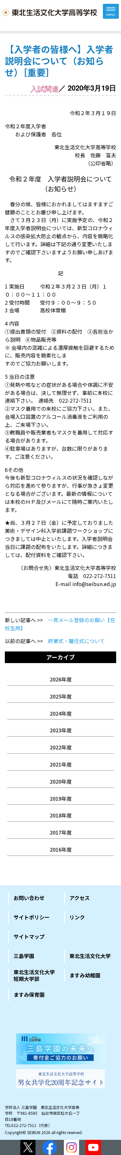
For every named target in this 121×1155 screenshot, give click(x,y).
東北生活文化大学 (90, 956)
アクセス (79, 898)
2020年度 (61, 781)
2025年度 (61, 696)
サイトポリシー (32, 917)
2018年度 (61, 815)
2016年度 (61, 849)
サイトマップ (29, 936)
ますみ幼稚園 (84, 975)
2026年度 (61, 679)
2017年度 (61, 832)
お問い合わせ (29, 898)
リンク (77, 917)
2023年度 (61, 730)
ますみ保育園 (29, 994)
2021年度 (61, 764)
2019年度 (61, 798)
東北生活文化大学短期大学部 (34, 975)
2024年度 (61, 713)
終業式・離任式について (76, 641)
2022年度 (61, 747)
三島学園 (24, 956)
